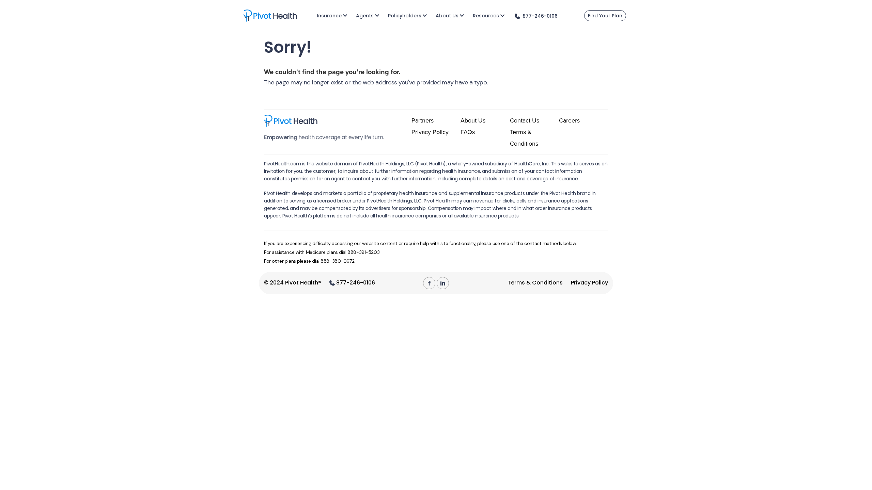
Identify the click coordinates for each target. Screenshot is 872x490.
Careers (569, 120)
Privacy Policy (430, 132)
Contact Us (524, 120)
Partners (422, 120)
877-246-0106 (355, 283)
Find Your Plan (605, 15)
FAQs (468, 132)
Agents (365, 15)
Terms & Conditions (535, 283)
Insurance (329, 15)
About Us (447, 15)
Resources (486, 15)
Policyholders (404, 15)
